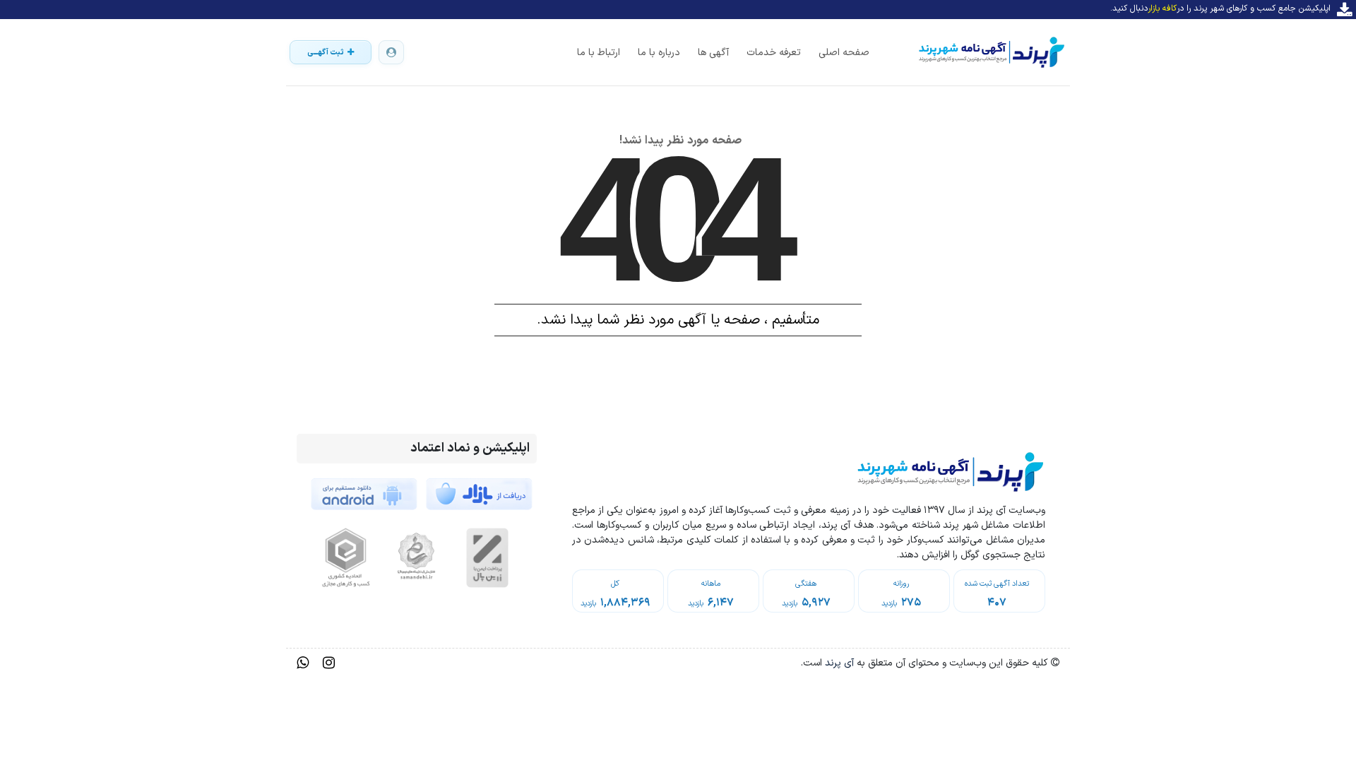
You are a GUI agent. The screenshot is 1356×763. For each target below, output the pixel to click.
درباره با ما (659, 52)
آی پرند (838, 663)
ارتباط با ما (598, 52)
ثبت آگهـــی (325, 53)
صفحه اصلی (844, 52)
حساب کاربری (391, 52)
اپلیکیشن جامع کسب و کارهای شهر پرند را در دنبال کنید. (1220, 8)
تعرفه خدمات (774, 52)
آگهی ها (713, 52)
